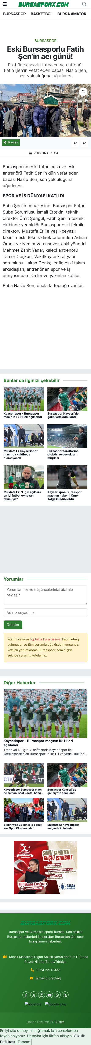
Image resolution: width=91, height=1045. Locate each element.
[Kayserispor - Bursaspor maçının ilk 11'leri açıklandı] (24, 398)
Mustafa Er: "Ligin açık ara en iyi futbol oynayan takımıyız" (22, 495)
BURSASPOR (14, 14)
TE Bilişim (57, 1022)
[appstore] (33, 1005)
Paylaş (13, 142)
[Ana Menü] (5, 4)
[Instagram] (41, 994)
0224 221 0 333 (48, 970)
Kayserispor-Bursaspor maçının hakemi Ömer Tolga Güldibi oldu (64, 495)
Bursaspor (45, 41)
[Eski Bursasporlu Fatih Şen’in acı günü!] (45, 110)
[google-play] (55, 1005)
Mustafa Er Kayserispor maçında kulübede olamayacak (21, 454)
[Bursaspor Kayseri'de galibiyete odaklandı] (67, 398)
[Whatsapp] (57, 994)
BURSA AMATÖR (71, 14)
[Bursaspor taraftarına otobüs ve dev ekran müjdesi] (67, 436)
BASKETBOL (41, 14)
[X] (33, 994)
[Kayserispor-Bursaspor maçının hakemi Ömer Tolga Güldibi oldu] (67, 477)
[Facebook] (25, 994)
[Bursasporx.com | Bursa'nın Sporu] (43, 4)
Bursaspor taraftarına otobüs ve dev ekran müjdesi (63, 454)
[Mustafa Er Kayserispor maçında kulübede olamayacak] (24, 436)
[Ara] (84, 4)
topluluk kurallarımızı (46, 639)
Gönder (13, 625)
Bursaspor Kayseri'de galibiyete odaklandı (63, 415)
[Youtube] (49, 994)
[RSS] (65, 994)
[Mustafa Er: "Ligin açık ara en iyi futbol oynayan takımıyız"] (24, 477)
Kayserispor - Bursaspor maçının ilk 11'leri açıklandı (23, 415)
